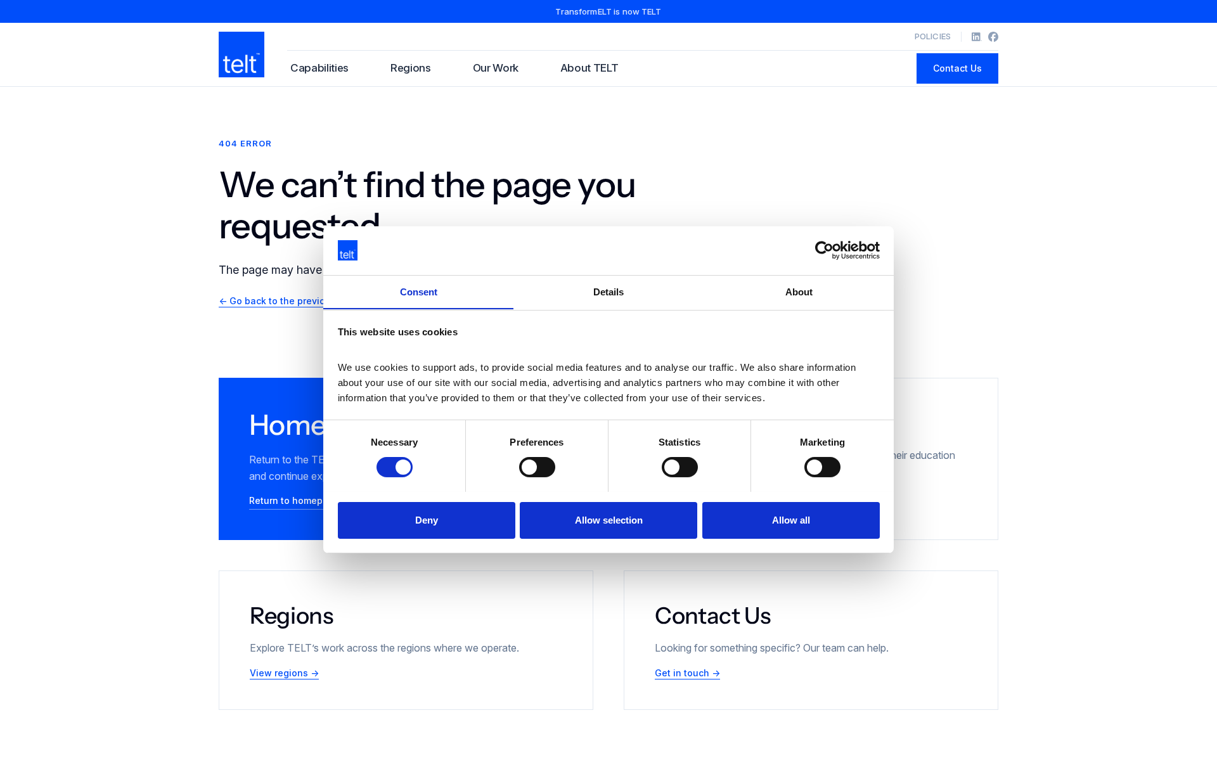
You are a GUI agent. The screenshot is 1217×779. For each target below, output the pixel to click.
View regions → (284, 672)
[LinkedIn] (977, 37)
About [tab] (799, 291)
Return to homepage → (300, 500)
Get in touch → (687, 672)
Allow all (791, 519)
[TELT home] (241, 54)
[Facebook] (993, 37)
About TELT (589, 67)
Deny (426, 519)
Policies (933, 36)
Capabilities (319, 67)
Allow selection (609, 519)
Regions (410, 67)
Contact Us (957, 68)
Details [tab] (608, 291)
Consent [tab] (418, 291)
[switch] (537, 467)
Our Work (495, 67)
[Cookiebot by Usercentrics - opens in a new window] (824, 250)
